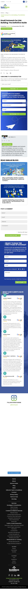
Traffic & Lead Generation (14, 523)
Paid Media (14, 529)
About (14, 481)
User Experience (14, 509)
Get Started (13, 114)
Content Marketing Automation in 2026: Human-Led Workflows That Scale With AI (13, 201)
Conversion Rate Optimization (14, 516)
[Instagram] (7, 1)
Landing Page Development (14, 514)
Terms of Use (14, 497)
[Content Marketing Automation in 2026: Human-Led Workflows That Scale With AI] (14, 191)
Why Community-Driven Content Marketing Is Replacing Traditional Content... (13, 179)
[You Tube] (10, 1)
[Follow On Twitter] (4, 73)
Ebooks (14, 561)
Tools (14, 557)
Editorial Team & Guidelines (14, 490)
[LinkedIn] (8, 1)
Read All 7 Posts (7, 144)
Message (7, 272)
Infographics (14, 559)
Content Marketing (6, 28)
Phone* (7, 261)
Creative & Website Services (14, 511)
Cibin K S (8, 26)
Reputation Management (14, 532)
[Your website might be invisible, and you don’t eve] (14, 415)
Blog (7, 13)
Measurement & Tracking (14, 539)
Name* (7, 256)
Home (2, 13)
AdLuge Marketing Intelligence (14, 543)
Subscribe (13, 88)
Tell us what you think (11, 235)
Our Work (14, 546)
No (24, 269)
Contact (14, 492)
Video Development (14, 519)
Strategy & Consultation (14, 505)
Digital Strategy (14, 507)
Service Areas (14, 483)
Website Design (14, 512)
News (14, 488)
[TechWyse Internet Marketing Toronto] (5, 6)
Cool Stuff (14, 555)
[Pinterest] (10, 73)
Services (14, 503)
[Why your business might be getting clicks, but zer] (14, 446)
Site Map (14, 499)
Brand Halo (14, 521)
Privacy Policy (14, 494)
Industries (14, 552)
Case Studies (14, 550)
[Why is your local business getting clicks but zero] (14, 462)
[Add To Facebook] (1, 73)
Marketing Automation (14, 537)
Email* (6, 265)
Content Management (14, 534)
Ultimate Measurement (14, 541)
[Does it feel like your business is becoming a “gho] (14, 430)
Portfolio (14, 548)
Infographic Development (14, 518)
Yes (20, 269)
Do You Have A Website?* (10, 269)
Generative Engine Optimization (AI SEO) (14, 525)
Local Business (14, 530)
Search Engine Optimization (14, 527)
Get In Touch (19, 282)
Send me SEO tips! (22, 232)
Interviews (14, 563)
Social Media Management (14, 536)
